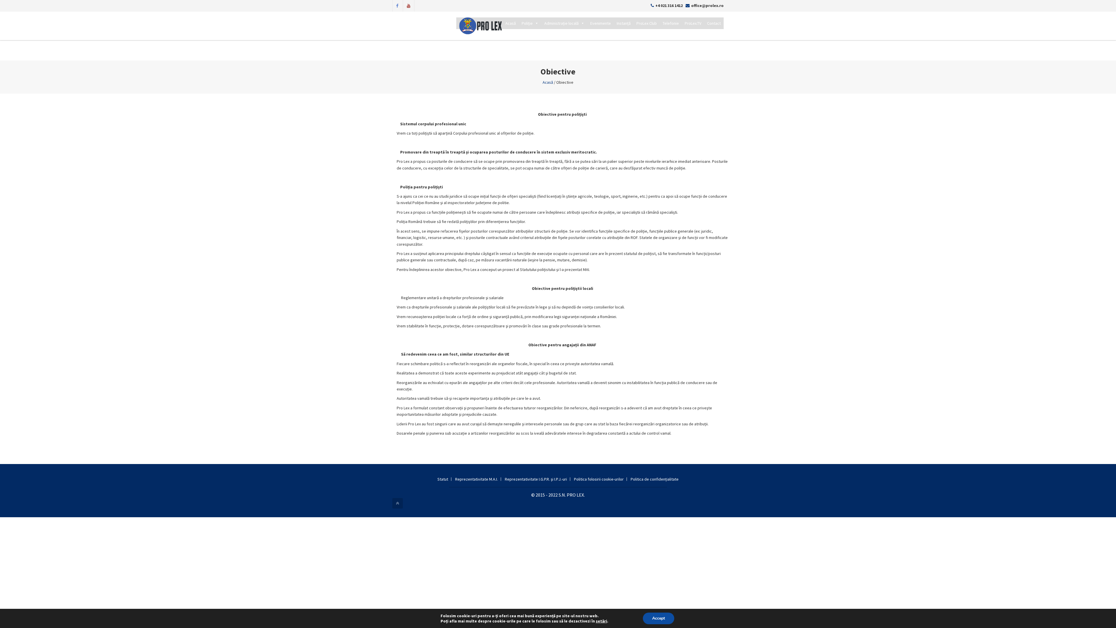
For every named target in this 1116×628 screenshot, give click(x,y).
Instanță (624, 23)
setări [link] (601, 621)
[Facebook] (397, 5)
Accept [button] (658, 618)
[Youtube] (408, 5)
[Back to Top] (397, 503)
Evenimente (600, 23)
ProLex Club (646, 23)
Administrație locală (561, 23)
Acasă (510, 23)
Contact (714, 23)
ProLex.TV (693, 23)
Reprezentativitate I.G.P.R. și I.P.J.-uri (536, 479)
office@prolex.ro (707, 5)
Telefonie (671, 23)
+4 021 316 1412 (669, 5)
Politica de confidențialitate (655, 479)
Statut (442, 479)
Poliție (527, 23)
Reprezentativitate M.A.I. (476, 479)
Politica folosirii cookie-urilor (599, 479)
